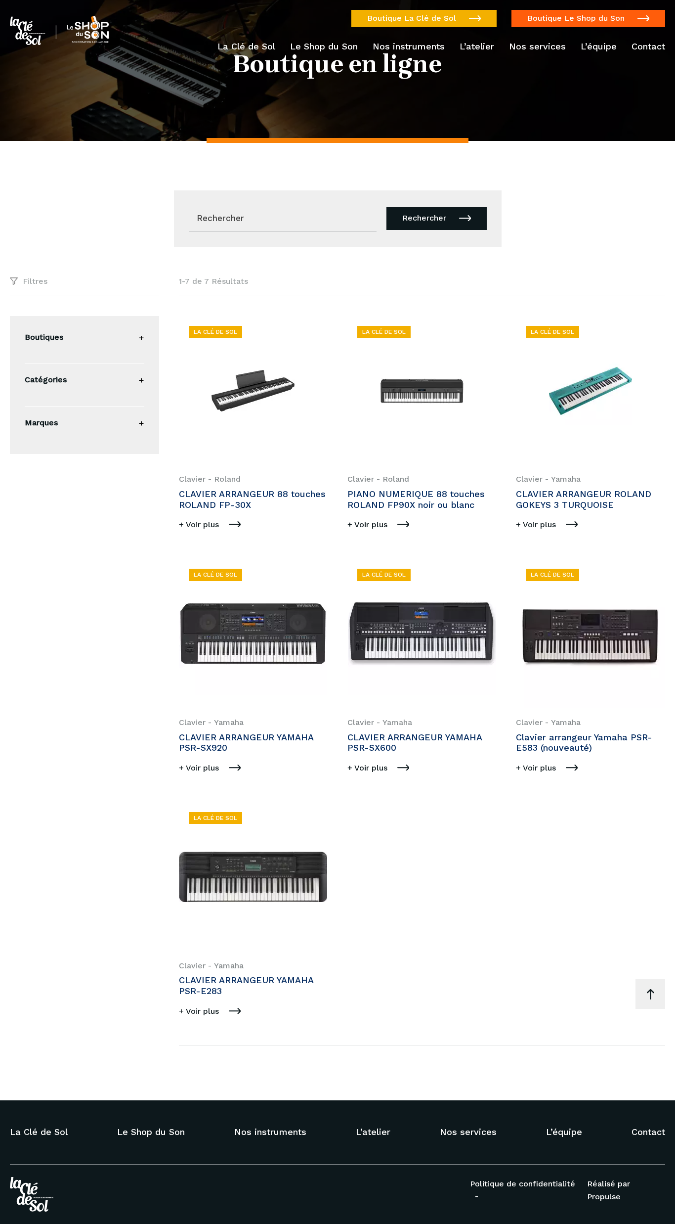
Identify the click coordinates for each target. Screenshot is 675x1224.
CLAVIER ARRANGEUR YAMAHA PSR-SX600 (414, 742)
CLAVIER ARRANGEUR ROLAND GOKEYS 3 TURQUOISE (583, 499)
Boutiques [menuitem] (44, 337)
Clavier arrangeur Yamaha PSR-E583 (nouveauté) (584, 742)
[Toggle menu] (141, 337)
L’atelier (477, 46)
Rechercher (424, 218)
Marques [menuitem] (41, 422)
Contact (648, 46)
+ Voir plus (199, 524)
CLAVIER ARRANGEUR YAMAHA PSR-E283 (246, 985)
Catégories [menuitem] (46, 379)
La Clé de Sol (246, 46)
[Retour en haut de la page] (650, 994)
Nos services (537, 46)
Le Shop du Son (324, 46)
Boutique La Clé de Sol (411, 18)
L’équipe (599, 46)
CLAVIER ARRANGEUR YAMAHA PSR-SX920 (246, 742)
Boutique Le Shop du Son (576, 18)
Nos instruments (409, 46)
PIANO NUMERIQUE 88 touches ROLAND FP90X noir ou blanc (416, 499)
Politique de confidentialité (522, 1183)
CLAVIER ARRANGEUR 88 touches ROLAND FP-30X (252, 499)
